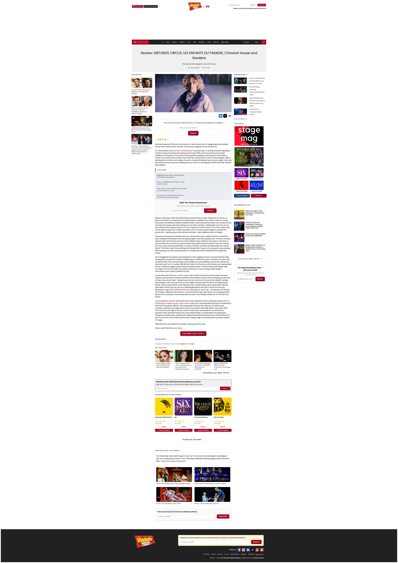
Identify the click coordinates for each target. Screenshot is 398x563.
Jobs (194, 42)
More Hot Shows (242, 195)
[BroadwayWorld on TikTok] (253, 550)
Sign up (260, 279)
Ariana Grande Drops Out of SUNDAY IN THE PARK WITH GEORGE (140, 87)
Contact (220, 554)
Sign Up (193, 133)
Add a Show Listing (151, 6)
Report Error (260, 554)
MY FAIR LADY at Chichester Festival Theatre (255, 111)
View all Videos (239, 119)
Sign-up (253, 5)
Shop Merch (138, 6)
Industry (182, 42)
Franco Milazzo (174, 450)
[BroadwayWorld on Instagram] (243, 550)
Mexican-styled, (180, 275)
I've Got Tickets (164, 430)
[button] (263, 42)
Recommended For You (242, 205)
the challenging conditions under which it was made (192, 302)
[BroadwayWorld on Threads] (257, 550)
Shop (209, 42)
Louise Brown (177, 328)
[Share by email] (230, 116)
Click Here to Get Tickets (193, 334)
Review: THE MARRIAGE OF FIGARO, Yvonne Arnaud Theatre (171, 183)
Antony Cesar (215, 227)
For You (164, 348)
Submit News (235, 554)
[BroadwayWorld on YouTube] (262, 550)
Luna (171, 220)
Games (215, 42)
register (183, 344)
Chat (189, 42)
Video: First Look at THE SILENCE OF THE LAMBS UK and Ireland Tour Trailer (172, 190)
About (213, 554)
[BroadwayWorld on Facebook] (239, 550)
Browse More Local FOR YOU (216, 373)
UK (208, 6)
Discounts (258, 195)
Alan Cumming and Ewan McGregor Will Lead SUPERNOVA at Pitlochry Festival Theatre (139, 106)
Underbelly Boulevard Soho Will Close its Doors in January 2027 (141, 125)
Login (256, 42)
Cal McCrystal (179, 150)
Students (202, 42)
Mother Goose (192, 150)
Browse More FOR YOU (249, 259)
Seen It (164, 427)
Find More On (192, 440)
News (168, 42)
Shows (174, 42)
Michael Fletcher (182, 289)
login (192, 344)
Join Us (226, 554)
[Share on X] (225, 116)
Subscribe (223, 516)
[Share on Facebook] (220, 116)
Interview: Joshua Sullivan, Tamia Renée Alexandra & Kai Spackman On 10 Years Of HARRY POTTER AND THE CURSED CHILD (141, 145)
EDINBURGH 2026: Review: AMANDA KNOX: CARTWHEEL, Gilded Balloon (170, 176)
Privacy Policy (258, 558)
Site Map (251, 554)
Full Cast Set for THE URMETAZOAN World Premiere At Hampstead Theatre (170, 196)
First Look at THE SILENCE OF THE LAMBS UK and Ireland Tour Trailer (257, 80)
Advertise (206, 554)
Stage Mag (224, 42)
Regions (243, 554)
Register (246, 42)
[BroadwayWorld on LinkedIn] (248, 550)
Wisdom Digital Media (231, 558)
